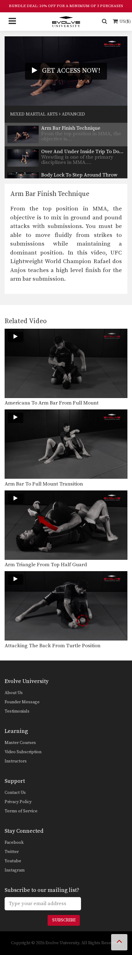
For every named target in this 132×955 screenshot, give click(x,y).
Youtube (13, 861)
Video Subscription (23, 752)
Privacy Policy (18, 802)
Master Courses (20, 743)
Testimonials (17, 711)
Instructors (16, 761)
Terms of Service (21, 811)
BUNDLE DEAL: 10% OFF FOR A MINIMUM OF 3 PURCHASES (66, 5)
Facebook (14, 842)
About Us (14, 693)
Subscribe (64, 920)
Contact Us (15, 792)
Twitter (12, 852)
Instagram (15, 870)
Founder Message (22, 702)
